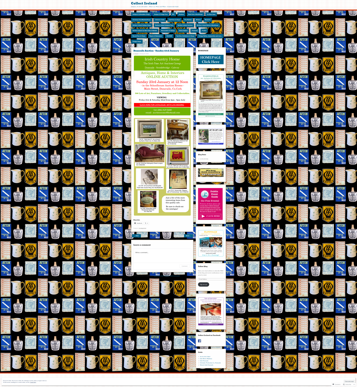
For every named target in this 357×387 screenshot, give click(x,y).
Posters (204, 30)
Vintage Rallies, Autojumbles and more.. (210, 36)
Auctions (181, 14)
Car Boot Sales (211, 14)
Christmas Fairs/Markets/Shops (142, 19)
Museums (207, 19)
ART (173, 14)
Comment (185, 266)
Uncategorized (142, 228)
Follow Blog (203, 266)
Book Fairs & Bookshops (195, 14)
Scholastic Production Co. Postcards (210, 363)
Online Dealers (183, 30)
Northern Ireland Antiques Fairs (164, 25)
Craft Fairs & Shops (174, 19)
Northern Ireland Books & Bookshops (207, 25)
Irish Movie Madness (206, 358)
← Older (136, 235)
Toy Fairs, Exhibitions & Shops (185, 36)
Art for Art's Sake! (205, 356)
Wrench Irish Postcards (206, 365)
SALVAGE (169, 36)
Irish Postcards (204, 361)
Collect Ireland (144, 3)
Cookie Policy (33, 382)
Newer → (188, 235)
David (136, 53)
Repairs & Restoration (155, 36)
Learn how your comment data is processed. (167, 275)
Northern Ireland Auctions (185, 25)
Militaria (198, 19)
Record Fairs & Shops (139, 36)
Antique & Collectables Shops (141, 14)
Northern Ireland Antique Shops (142, 25)
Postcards (195, 30)
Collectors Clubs (159, 19)
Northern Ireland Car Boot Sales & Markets (145, 30)
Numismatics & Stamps (168, 30)
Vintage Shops (137, 41)
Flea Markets (188, 19)
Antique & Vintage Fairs (161, 14)
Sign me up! (203, 284)
